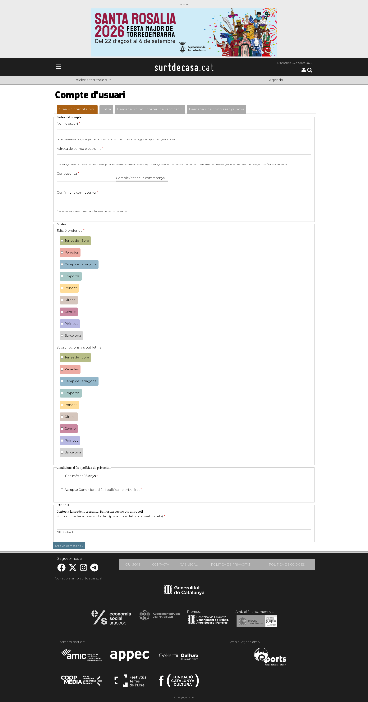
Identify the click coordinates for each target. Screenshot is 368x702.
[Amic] (82, 657)
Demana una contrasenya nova (216, 109)
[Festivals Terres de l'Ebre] (130, 682)
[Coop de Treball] (160, 618)
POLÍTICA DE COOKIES (287, 564)
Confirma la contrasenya (77, 192)
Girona (70, 300)
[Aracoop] (111, 618)
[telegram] (94, 569)
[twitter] (73, 569)
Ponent (71, 288)
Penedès (72, 252)
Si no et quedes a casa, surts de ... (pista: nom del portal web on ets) (111, 516)
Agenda (276, 80)
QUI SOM (132, 564)
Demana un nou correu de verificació (150, 109)
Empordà (72, 276)
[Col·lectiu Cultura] (179, 657)
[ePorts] (270, 657)
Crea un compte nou (78, 109)
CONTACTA (160, 564)
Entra (106, 109)
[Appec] (130, 657)
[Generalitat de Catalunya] (184, 593)
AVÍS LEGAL (189, 564)
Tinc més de (81, 476)
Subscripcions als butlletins (79, 347)
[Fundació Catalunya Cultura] (179, 682)
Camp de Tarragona (81, 264)
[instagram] (83, 569)
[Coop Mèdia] (82, 682)
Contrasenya (68, 173)
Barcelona (73, 335)
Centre (70, 312)
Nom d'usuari (68, 123)
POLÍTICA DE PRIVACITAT (230, 564)
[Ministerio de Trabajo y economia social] (257, 623)
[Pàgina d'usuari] (303, 71)
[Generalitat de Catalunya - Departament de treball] (208, 623)
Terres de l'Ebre (77, 240)
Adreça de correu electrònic (80, 149)
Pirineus (71, 324)
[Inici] (184, 67)
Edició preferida (71, 230)
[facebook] (61, 569)
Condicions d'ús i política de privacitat (109, 490)
